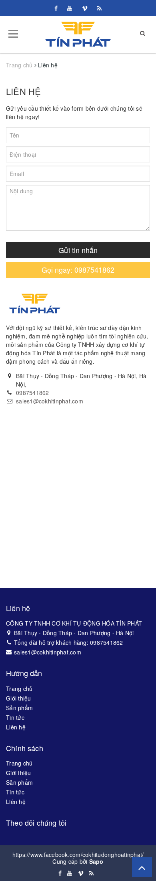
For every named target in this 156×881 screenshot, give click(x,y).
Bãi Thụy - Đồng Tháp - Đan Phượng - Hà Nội (74, 633)
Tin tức (15, 717)
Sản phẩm (19, 708)
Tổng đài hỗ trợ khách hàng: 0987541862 (68, 642)
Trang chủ (19, 689)
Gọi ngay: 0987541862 (78, 269)
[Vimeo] (85, 8)
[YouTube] (69, 8)
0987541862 (32, 393)
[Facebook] (56, 8)
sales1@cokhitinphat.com (49, 401)
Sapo (96, 861)
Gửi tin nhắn (78, 250)
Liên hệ (23, 91)
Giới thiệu (18, 698)
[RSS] (99, 8)
